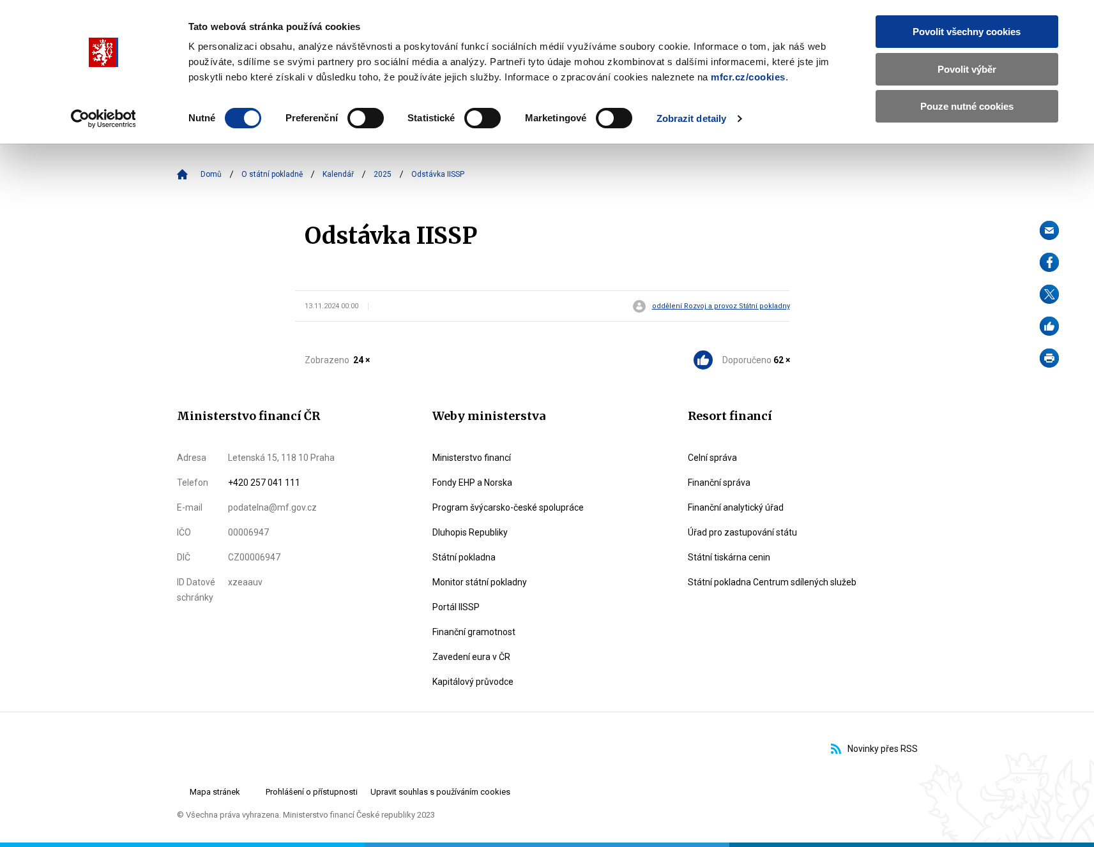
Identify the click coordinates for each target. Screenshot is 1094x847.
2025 (382, 174)
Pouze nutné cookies (967, 106)
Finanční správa (719, 482)
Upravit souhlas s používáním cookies (440, 792)
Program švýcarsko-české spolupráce (508, 507)
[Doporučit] (1049, 326)
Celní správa (712, 458)
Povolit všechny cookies (967, 31)
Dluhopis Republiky (470, 532)
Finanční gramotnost (473, 632)
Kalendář (338, 174)
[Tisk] (1049, 358)
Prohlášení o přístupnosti (312, 792)
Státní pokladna (464, 557)
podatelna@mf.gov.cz (272, 507)
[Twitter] (1049, 294)
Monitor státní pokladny (479, 582)
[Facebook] (1049, 262)
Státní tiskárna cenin (729, 557)
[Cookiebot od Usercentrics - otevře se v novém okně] (103, 118)
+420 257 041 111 (264, 482)
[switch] (365, 118)
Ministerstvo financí (471, 458)
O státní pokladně (272, 174)
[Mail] (1049, 230)
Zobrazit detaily (692, 118)
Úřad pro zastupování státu (742, 532)
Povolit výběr (967, 69)
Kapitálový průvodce (472, 682)
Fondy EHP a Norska (472, 482)
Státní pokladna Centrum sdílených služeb (772, 582)
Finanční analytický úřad (736, 507)
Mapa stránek (215, 792)
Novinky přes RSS (882, 749)
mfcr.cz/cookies (748, 76)
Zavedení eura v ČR (471, 657)
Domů (211, 174)
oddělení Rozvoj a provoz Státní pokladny (721, 306)
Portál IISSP (456, 607)
